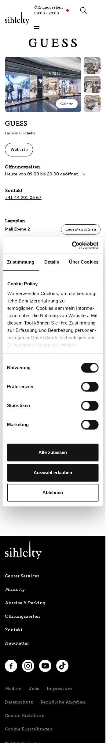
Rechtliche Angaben (62, 702)
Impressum (59, 688)
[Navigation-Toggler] (36, 27)
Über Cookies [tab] (83, 262)
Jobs (34, 688)
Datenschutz (19, 702)
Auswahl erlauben (53, 472)
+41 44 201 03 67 (23, 197)
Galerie (66, 104)
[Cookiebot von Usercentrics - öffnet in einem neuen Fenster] (73, 245)
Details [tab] (51, 262)
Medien (13, 688)
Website (19, 149)
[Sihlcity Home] (17, 18)
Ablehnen (52, 492)
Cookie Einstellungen (29, 729)
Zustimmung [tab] (20, 262)
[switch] (89, 387)
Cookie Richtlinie (24, 715)
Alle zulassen (52, 452)
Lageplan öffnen (80, 229)
